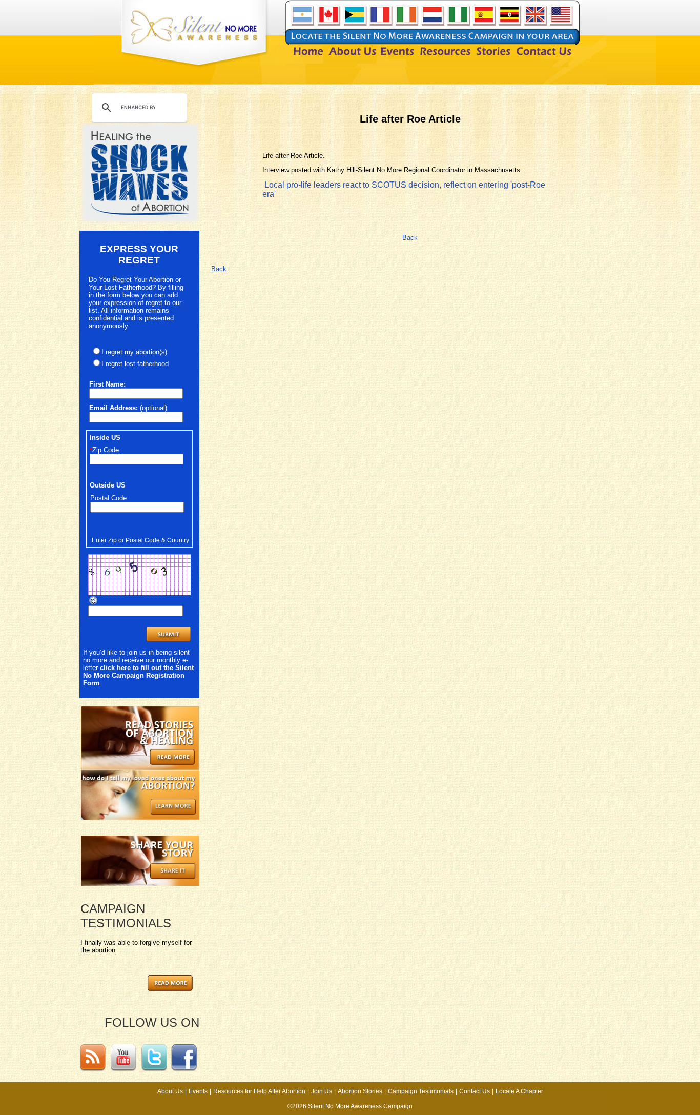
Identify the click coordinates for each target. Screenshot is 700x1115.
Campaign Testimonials (421, 1091)
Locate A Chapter (519, 1091)
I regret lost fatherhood (135, 364)
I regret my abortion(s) (134, 352)
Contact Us (474, 1091)
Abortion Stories (360, 1091)
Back (410, 237)
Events (198, 1091)
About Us (170, 1091)
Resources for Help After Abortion (259, 1091)
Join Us (321, 1091)
